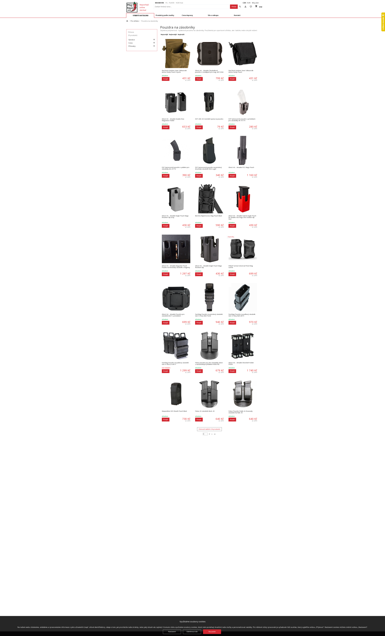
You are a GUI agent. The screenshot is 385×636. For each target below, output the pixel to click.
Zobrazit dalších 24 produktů (209, 429)
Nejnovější (164, 34)
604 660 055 (159, 3)
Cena (130, 43)
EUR (248, 3)
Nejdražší (181, 34)
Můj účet (255, 3)
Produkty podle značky (165, 15)
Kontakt (237, 15)
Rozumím (212, 631)
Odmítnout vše (192, 631)
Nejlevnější (173, 34)
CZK (244, 3)
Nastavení (172, 631)
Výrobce (131, 40)
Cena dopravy (187, 15)
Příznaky (131, 46)
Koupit (165, 79)
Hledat (234, 7)
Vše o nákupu (213, 15)
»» (215, 434)
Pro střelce (135, 21)
